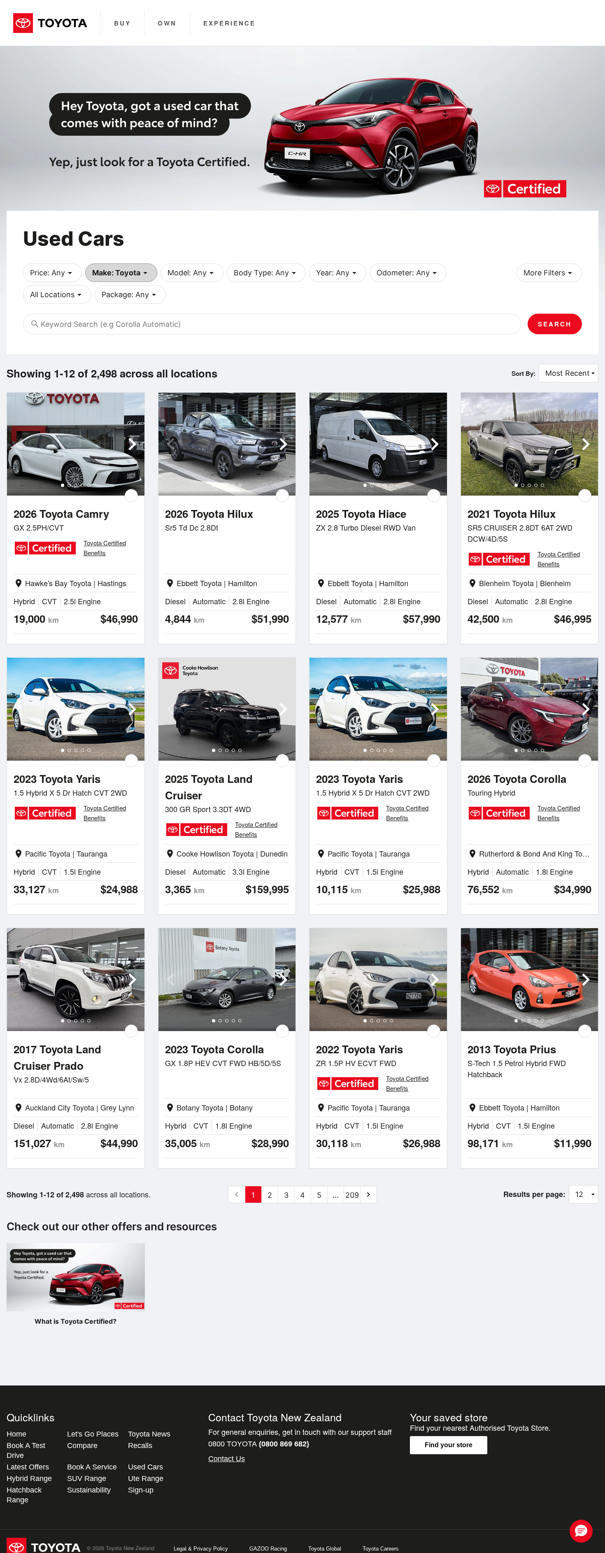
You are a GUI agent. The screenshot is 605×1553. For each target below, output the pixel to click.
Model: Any (192, 273)
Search (555, 323)
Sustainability (89, 1490)
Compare (82, 1445)
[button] (581, 1531)
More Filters (549, 273)
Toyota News (149, 1434)
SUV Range (86, 1478)
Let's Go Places (93, 1434)
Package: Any (130, 295)
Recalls (140, 1445)
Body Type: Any (266, 273)
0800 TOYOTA (258, 1444)
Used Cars (145, 1467)
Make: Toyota (121, 273)
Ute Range (145, 1478)
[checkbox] (131, 495)
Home (16, 1434)
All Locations (57, 295)
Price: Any (52, 273)
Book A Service (92, 1467)
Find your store (448, 1444)
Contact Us (226, 1459)
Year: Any (337, 273)
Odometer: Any (408, 273)
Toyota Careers (381, 1549)
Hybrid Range (29, 1478)
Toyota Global (324, 1549)
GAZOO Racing (268, 1549)
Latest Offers (28, 1467)
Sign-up (141, 1490)
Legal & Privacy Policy (201, 1549)
